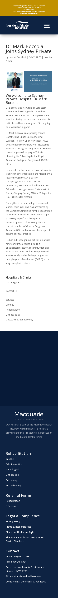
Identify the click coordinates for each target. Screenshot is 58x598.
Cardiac (10, 458)
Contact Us (11, 290)
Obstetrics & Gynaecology (19, 319)
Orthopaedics (13, 314)
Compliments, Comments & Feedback (26, 581)
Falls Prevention (14, 464)
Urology (10, 304)
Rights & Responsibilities (18, 526)
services (10, 299)
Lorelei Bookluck (17, 57)
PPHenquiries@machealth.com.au (23, 576)
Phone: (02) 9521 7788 (17, 556)
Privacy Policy (13, 521)
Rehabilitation (13, 309)
